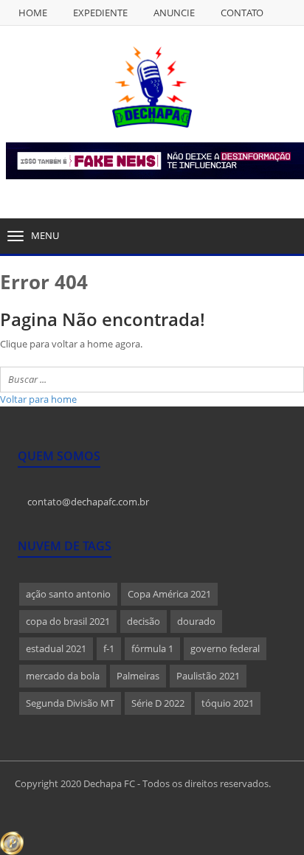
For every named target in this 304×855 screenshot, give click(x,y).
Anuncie (174, 12)
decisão (143, 621)
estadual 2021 (56, 648)
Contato (242, 12)
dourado (196, 621)
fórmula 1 (152, 648)
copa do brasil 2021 (68, 621)
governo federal (225, 648)
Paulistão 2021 (208, 675)
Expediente (100, 12)
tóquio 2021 (227, 703)
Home (32, 12)
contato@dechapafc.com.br (87, 501)
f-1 (108, 648)
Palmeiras (138, 675)
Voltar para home (38, 399)
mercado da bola (63, 675)
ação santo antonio (68, 593)
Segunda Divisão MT (70, 703)
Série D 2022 (157, 703)
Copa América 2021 (169, 593)
